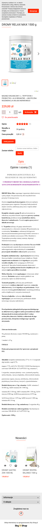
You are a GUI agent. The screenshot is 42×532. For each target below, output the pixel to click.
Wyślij (20, 153)
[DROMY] (36, 91)
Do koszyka (29, 112)
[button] (21, 497)
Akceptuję (33, 11)
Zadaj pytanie (9, 141)
